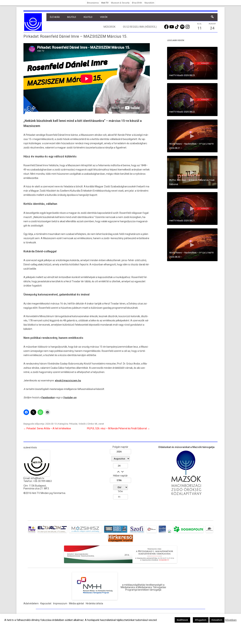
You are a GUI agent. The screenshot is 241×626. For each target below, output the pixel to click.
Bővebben (231, 620)
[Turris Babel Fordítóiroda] (115, 532)
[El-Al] (52, 532)
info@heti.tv (37, 478)
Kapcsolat (45, 603)
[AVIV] (31, 532)
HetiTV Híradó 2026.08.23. (182, 75)
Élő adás (55, 17)
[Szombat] (162, 532)
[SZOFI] (137, 532)
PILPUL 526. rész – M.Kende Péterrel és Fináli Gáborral (118, 428)
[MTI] (151, 532)
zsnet (101, 423)
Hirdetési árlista (94, 603)
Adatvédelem (31, 603)
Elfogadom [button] (200, 620)
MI (96, 423)
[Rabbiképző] (169, 532)
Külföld (88, 17)
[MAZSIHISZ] (85, 532)
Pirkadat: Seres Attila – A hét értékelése (47, 428)
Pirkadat (73, 423)
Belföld (71, 17)
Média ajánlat (76, 603)
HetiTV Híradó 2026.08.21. (182, 220)
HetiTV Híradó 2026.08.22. (182, 111)
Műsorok (109, 26)
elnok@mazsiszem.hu (68, 380)
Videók (103, 17)
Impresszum (60, 603)
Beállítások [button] (182, 620)
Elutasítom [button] (217, 620)
